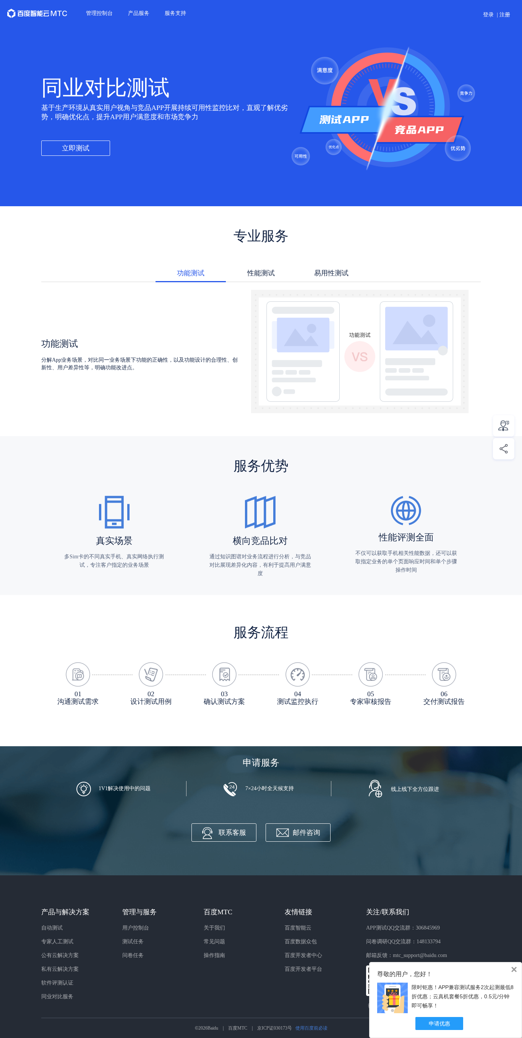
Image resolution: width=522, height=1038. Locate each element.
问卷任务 (133, 955)
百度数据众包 (301, 941)
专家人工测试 (57, 941)
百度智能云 (298, 928)
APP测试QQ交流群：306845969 (403, 928)
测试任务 (133, 941)
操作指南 (214, 955)
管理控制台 (99, 13)
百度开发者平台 (303, 969)
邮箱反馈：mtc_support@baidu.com (406, 955)
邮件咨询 (306, 832)
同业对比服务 (57, 996)
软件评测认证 (57, 983)
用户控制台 (135, 928)
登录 (488, 15)
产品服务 (138, 13)
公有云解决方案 (60, 955)
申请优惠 (439, 1023)
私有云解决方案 (60, 969)
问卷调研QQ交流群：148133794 (403, 941)
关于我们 (214, 928)
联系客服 (232, 832)
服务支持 (175, 13)
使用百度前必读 (311, 1028)
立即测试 (75, 148)
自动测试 (52, 928)
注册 (504, 15)
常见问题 (214, 941)
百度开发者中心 (303, 955)
